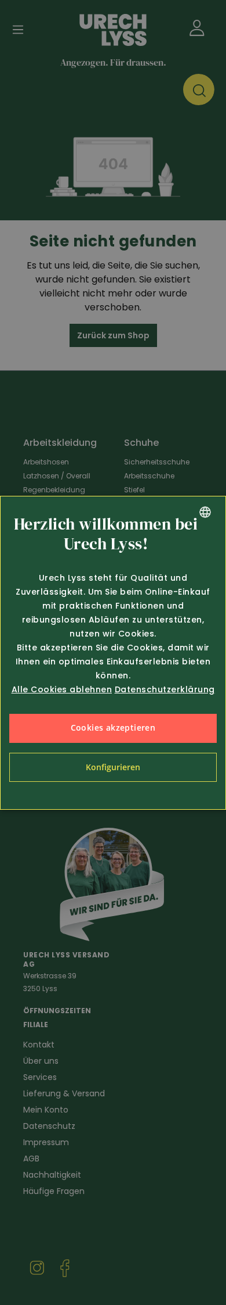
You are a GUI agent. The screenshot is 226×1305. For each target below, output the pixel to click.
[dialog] (113, 653)
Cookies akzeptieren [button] (113, 727)
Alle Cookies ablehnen (62, 689)
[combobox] (205, 512)
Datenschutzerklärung (165, 689)
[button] (113, 767)
